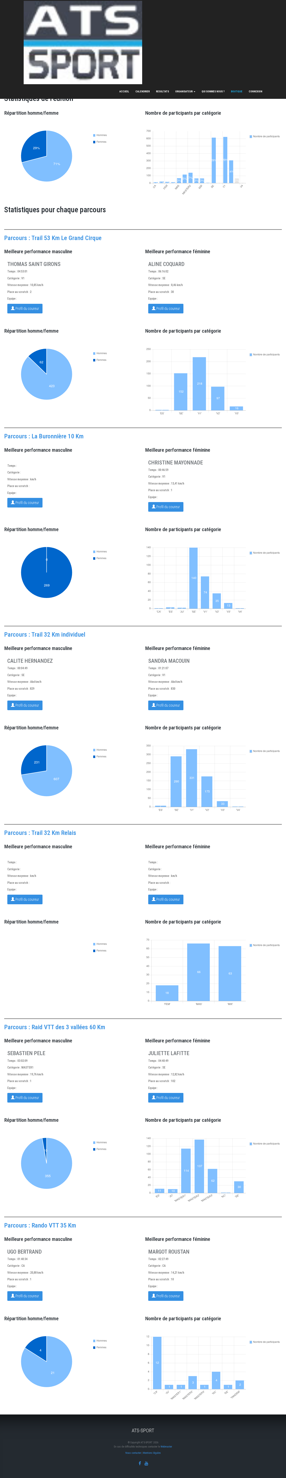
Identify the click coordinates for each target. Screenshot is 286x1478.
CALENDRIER (142, 91)
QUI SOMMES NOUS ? (213, 91)
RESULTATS (162, 91)
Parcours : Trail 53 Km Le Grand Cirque (53, 238)
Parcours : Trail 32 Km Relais (40, 832)
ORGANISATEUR (184, 91)
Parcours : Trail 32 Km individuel (44, 634)
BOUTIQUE (236, 91)
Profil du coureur (27, 308)
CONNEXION (255, 91)
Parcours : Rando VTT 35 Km (40, 1225)
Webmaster (166, 1446)
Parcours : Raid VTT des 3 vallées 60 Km (54, 1027)
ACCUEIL (124, 91)
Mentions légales (152, 1452)
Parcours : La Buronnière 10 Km (44, 436)
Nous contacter (133, 1452)
